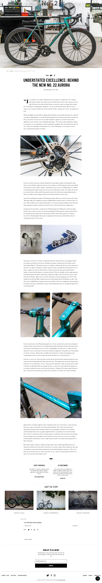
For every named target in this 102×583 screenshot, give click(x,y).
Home (7, 71)
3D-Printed (29, 522)
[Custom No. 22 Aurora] (19, 500)
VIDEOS (42, 2)
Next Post (75, 525)
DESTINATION (28, 2)
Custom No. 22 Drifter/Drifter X (51, 513)
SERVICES (20, 2)
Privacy (90, 575)
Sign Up (51, 566)
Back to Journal (28, 539)
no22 (34, 522)
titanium (38, 522)
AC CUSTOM (8, 2)
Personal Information (61, 580)
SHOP (15, 2)
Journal (11, 71)
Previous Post (28, 525)
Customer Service (22, 575)
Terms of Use (97, 575)
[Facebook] (54, 75)
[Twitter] (51, 75)
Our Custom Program (39, 476)
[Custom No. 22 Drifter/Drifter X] (51, 500)
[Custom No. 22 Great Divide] (83, 500)
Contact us (62, 478)
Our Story (13, 575)
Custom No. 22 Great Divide (82, 513)
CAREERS (85, 575)
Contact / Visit (5, 575)
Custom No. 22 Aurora (19, 513)
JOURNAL (36, 2)
